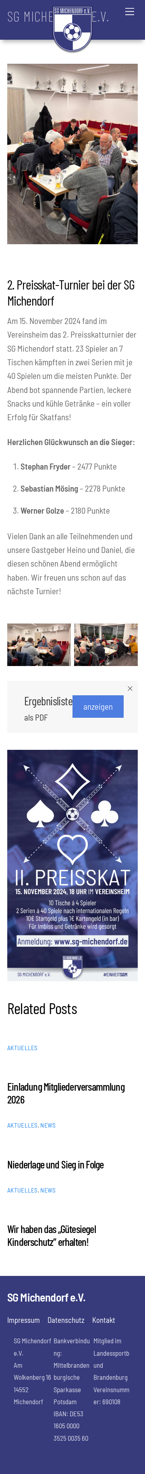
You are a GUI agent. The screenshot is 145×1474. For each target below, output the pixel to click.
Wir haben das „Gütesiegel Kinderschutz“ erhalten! (51, 1235)
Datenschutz (66, 1319)
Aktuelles (22, 1047)
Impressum (23, 1319)
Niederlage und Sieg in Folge (55, 1164)
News (48, 1125)
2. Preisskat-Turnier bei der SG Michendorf (71, 292)
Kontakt (103, 1319)
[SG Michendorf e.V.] (72, 49)
